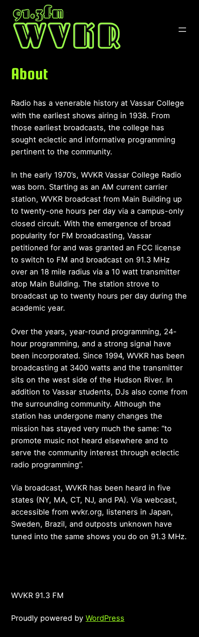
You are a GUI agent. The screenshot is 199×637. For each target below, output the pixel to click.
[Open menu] (182, 29)
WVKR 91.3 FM (37, 595)
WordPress (105, 618)
